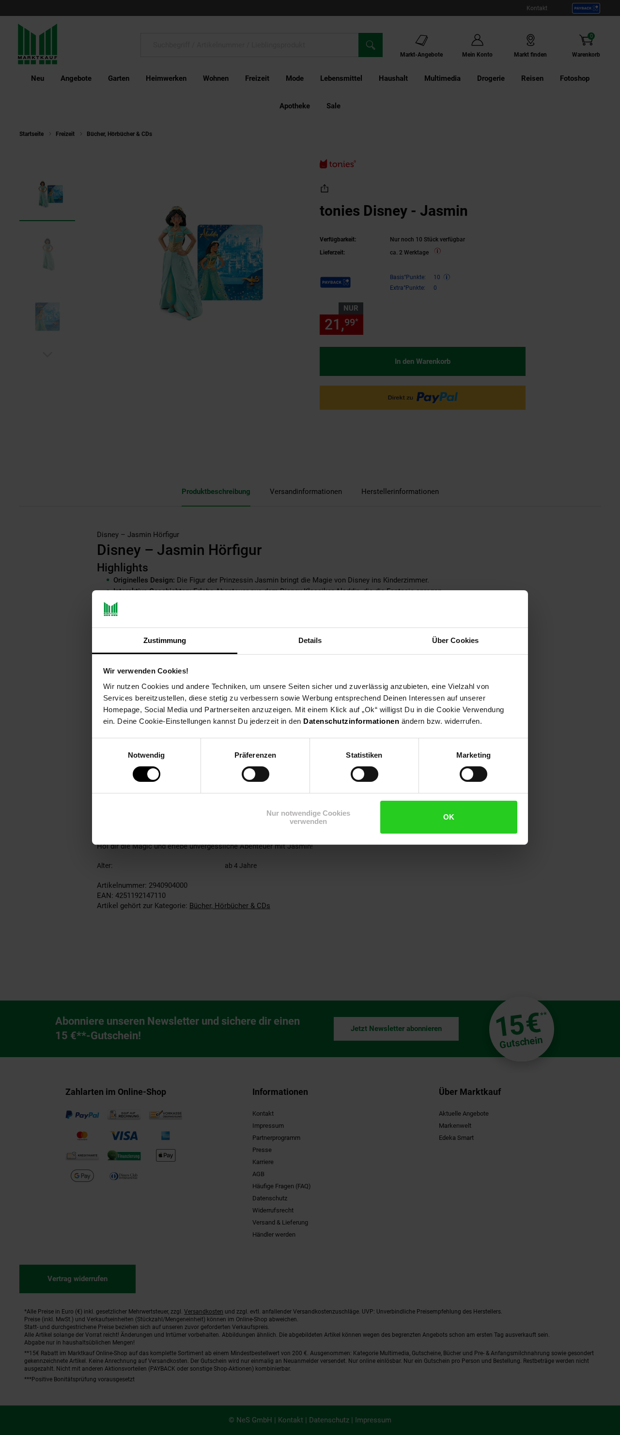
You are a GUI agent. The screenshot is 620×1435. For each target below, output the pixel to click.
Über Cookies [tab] (455, 640)
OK (448, 817)
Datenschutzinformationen (351, 721)
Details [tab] (310, 640)
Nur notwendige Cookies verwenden (308, 817)
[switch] (255, 774)
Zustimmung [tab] (164, 640)
